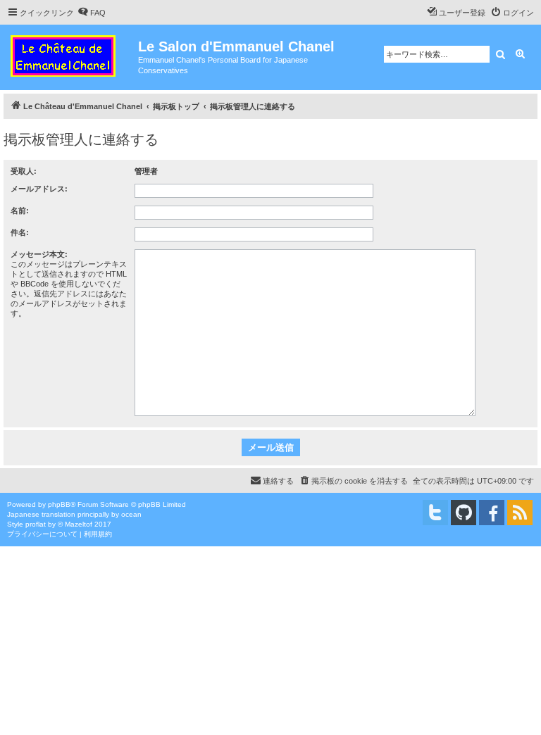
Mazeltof (78, 524)
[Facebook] (491, 512)
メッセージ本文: (39, 254)
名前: (20, 210)
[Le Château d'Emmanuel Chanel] (71, 53)
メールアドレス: (39, 188)
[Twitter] (435, 512)
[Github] (463, 512)
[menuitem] (91, 12)
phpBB (59, 504)
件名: (20, 232)
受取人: (24, 171)
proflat (35, 524)
